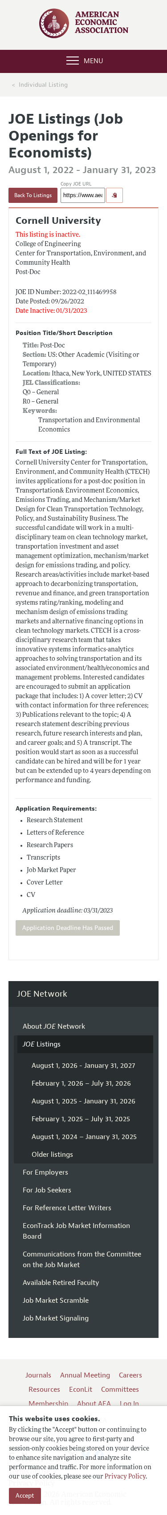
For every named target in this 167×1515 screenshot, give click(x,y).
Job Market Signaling (56, 1318)
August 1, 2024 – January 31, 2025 (84, 1136)
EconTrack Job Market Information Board (76, 1231)
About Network (54, 1026)
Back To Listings (33, 195)
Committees (120, 1389)
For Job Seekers (47, 1190)
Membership (48, 1403)
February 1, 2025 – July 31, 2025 (81, 1119)
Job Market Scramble (56, 1300)
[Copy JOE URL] (114, 195)
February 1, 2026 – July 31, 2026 (81, 1083)
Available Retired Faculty (61, 1282)
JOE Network (42, 994)
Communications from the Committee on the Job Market (82, 1259)
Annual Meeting (85, 1375)
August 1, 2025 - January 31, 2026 (83, 1101)
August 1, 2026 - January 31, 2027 (83, 1065)
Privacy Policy (125, 1477)
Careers (130, 1375)
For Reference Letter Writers (67, 1208)
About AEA (94, 1403)
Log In (129, 1403)
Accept (25, 1495)
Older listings (52, 1154)
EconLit (80, 1389)
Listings (42, 1044)
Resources (44, 1389)
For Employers (45, 1172)
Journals (38, 1375)
